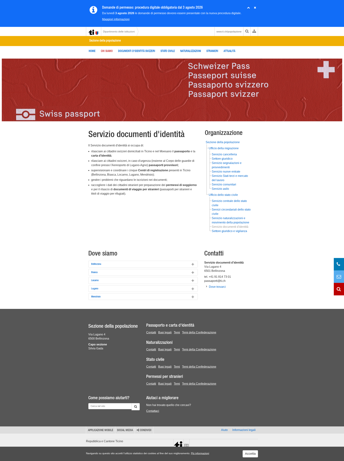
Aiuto (224, 429)
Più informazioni (200, 453)
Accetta (250, 453)
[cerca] (136, 406)
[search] (246, 31)
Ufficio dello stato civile (223, 194)
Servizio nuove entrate (226, 171)
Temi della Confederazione (199, 332)
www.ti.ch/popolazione (229, 31)
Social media (125, 430)
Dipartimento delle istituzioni (119, 31)
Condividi (145, 430)
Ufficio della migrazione (224, 148)
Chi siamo (107, 51)
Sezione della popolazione (105, 40)
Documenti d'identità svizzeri (136, 51)
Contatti (151, 332)
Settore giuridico (222, 158)
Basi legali (165, 332)
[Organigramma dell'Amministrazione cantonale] (254, 31)
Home (92, 51)
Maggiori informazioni (116, 19)
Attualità (229, 51)
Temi (177, 332)
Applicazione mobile (100, 430)
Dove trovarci (217, 286)
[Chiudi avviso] (248, 8)
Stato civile (168, 51)
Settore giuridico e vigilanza (229, 231)
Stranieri (212, 51)
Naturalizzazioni (190, 51)
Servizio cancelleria (224, 154)
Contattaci (152, 410)
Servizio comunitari (224, 184)
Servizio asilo (220, 188)
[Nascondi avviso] (255, 8)
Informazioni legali (244, 429)
